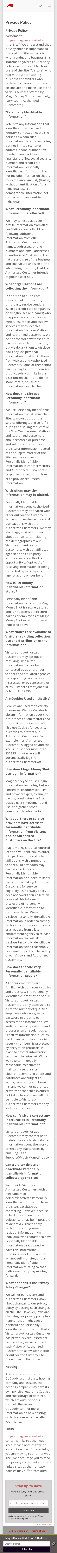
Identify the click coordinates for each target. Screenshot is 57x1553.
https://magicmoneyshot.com (26, 40)
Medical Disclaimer (18, 1530)
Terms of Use (38, 1530)
